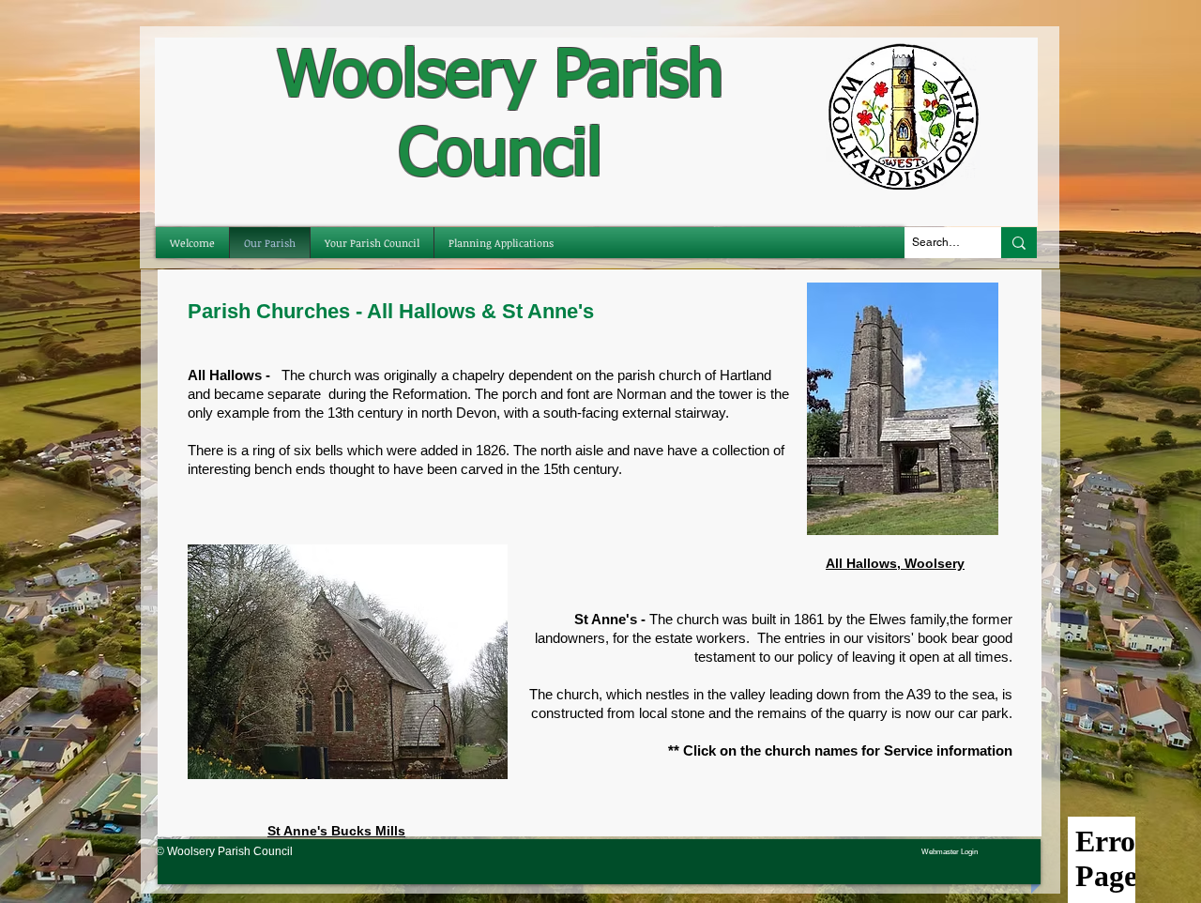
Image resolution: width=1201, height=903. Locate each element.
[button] (372, 242)
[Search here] (1019, 242)
